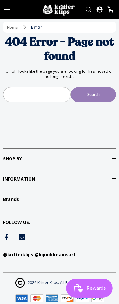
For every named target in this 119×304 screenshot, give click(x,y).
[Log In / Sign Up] (99, 9)
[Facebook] (7, 237)
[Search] (88, 9)
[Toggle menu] (7, 9)
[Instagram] (22, 237)
